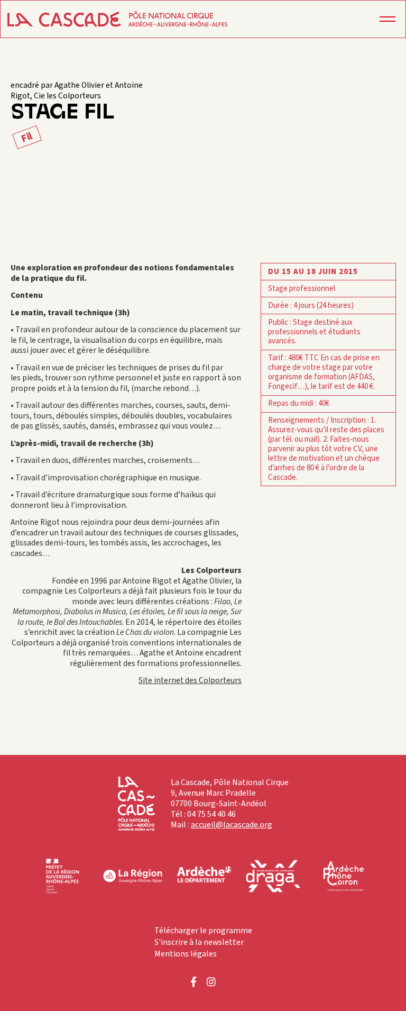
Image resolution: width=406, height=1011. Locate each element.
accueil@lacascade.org (231, 825)
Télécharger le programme (203, 930)
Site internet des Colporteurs (190, 680)
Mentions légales (185, 954)
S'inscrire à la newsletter (199, 942)
